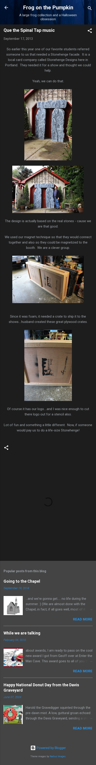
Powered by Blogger (51, 748)
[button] (89, 31)
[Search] (89, 9)
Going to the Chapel (22, 581)
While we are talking (22, 633)
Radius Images (58, 756)
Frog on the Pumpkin (48, 7)
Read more (82, 619)
